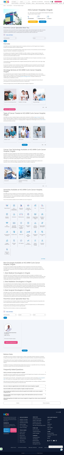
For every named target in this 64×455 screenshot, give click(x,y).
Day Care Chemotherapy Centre (39, 425)
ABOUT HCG (46, 447)
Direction (42, 21)
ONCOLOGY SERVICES (24, 417)
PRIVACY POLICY (13, 447)
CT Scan (49, 425)
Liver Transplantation (24, 425)
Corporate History (36, 437)
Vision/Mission (35, 438)
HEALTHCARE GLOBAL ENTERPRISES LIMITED (31, 453)
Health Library (47, 3)
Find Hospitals (28, 3)
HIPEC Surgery (50, 427)
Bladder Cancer (23, 437)
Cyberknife (49, 419)
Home (4, 5)
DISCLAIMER (40, 447)
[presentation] (43, 107)
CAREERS (49, 436)
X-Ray (48, 422)
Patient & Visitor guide (37, 420)
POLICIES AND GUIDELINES (22, 447)
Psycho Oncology (23, 427)
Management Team (37, 443)
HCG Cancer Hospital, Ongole (18, 5)
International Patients (54, 3)
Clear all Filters (9, 35)
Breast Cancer (22, 432)
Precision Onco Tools (37, 422)
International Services (37, 418)
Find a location (9, 5)
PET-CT (48, 421)
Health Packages (36, 433)
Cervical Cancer (23, 438)
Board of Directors (36, 442)
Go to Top (57, 412)
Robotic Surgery (23, 424)
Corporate (60, 3)
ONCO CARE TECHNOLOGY (52, 417)
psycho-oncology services (25, 76)
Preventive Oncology (24, 422)
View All (24, 350)
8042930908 (31, 18)
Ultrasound (49, 424)
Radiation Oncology (24, 419)
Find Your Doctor (22, 3)
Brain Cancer (22, 433)
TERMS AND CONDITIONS (32, 447)
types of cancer (37, 117)
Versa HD (49, 429)
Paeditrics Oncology (24, 421)
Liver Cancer (22, 440)
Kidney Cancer (22, 442)
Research (33, 3)
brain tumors (42, 119)
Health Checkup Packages (40, 3)
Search (5, 41)
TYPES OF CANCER (23, 430)
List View (43, 258)
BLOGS (48, 438)
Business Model (36, 440)
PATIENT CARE (35, 428)
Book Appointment (58, 1)
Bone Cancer (22, 435)
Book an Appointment (9, 109)
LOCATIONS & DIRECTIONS (52, 434)
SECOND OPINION (50, 433)
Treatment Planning (36, 431)
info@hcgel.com (41, 18)
